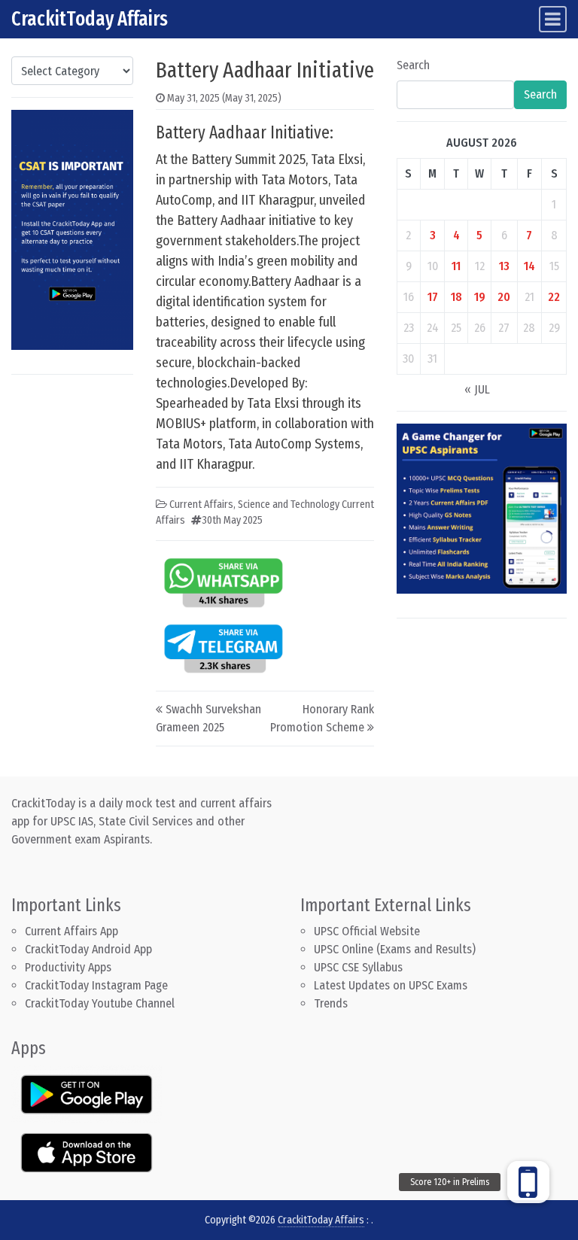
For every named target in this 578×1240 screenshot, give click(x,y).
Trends (331, 1003)
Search (413, 65)
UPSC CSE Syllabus (360, 967)
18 (456, 297)
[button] (528, 1182)
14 (529, 266)
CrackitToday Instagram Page (96, 985)
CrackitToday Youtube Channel (100, 1003)
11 (456, 266)
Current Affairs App (71, 931)
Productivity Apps (68, 967)
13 (504, 266)
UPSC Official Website (367, 931)
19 (479, 297)
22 (554, 297)
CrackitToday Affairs (89, 19)
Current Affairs (201, 504)
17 (432, 297)
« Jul (477, 389)
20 (503, 297)
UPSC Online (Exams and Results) (395, 949)
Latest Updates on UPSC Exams (390, 985)
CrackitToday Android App (88, 949)
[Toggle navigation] (553, 19)
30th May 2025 (232, 520)
